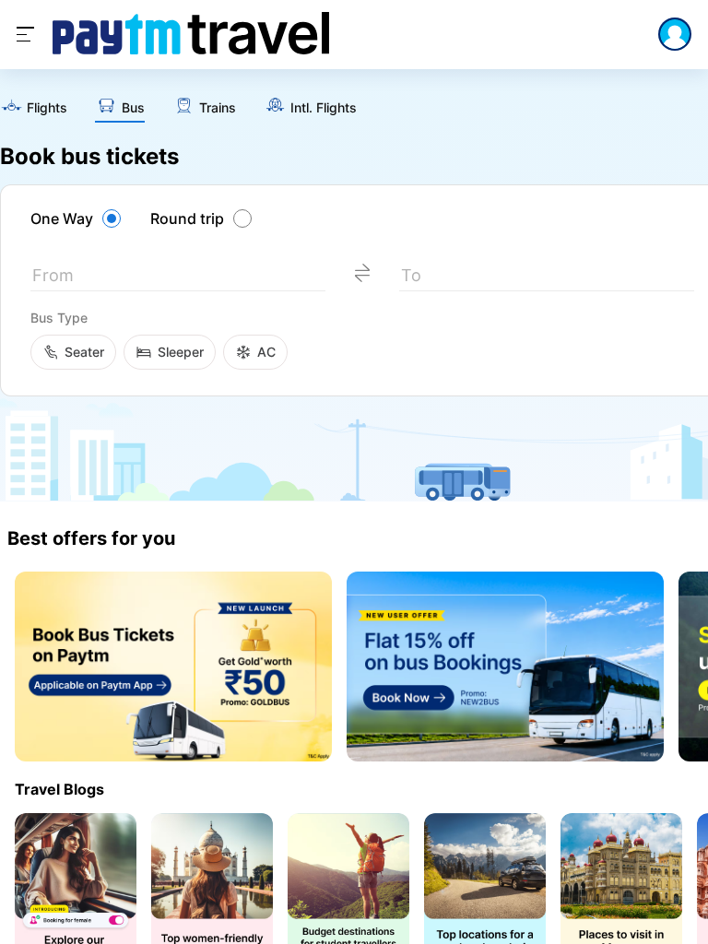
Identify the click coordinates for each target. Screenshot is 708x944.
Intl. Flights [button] (323, 107)
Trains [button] (217, 107)
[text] (33, 108)
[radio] (78, 218)
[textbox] (177, 278)
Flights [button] (47, 107)
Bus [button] (133, 107)
